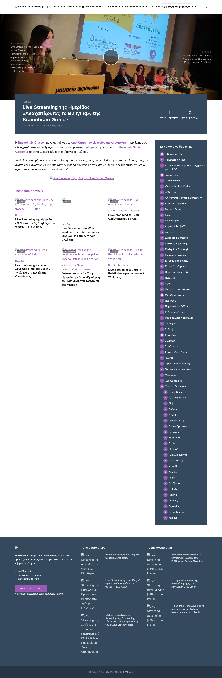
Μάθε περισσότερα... (31, 588)
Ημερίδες (27, 102)
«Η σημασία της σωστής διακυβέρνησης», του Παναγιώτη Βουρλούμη (184, 583)
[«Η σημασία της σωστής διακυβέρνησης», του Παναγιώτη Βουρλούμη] (157, 590)
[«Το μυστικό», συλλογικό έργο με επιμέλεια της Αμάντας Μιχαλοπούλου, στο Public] (157, 615)
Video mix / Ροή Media (118, 210)
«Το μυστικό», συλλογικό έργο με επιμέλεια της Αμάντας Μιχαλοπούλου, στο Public (187, 609)
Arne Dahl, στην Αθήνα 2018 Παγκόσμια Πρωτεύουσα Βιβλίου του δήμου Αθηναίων (187, 557)
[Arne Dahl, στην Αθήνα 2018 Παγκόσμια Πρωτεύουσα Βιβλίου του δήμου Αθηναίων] (157, 564)
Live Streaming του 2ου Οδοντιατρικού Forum (123, 217)
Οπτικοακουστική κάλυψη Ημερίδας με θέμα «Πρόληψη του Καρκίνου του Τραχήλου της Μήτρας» (81, 279)
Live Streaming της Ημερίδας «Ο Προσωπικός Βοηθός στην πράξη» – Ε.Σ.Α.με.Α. (35, 223)
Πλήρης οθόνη (190, 118)
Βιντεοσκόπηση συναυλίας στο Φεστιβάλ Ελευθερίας (122, 556)
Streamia (128, 672)
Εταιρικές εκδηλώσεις (72, 269)
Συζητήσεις (123, 265)
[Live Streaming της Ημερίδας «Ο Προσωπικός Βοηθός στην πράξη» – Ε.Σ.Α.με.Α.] (91, 594)
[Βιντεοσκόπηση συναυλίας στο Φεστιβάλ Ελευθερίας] (91, 564)
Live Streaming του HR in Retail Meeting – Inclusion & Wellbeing (126, 273)
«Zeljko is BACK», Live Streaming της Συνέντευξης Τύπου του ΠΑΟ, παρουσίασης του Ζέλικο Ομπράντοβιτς (122, 620)
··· (153, 7)
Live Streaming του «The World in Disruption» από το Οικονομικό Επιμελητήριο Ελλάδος (80, 234)
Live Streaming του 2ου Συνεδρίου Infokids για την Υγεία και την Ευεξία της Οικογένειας (32, 271)
